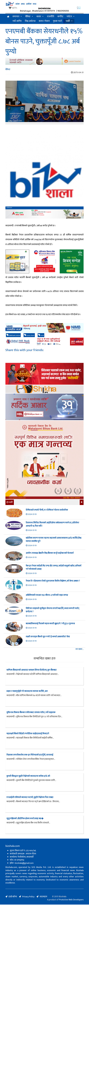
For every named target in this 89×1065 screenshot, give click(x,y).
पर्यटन (69, 16)
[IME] (44, 374)
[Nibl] (44, 328)
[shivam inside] (72, 261)
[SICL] (44, 389)
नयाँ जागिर (17, 21)
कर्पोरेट (60, 16)
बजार (38, 16)
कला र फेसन (44, 21)
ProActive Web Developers (71, 900)
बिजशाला (10, 208)
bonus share (30, 335)
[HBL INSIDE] (44, 407)
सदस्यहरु (43, 896)
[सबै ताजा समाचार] (81, 502)
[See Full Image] (44, 102)
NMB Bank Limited (14, 335)
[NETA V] (44, 10)
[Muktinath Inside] (44, 261)
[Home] (44, 4)
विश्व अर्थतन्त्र (30, 21)
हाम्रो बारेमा (13, 896)
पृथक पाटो (57, 21)
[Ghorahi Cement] (17, 261)
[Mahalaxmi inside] (44, 460)
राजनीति (50, 16)
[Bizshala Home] (8, 16)
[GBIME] (44, 341)
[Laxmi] (44, 61)
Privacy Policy (28, 896)
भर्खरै (68, 21)
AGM (42, 335)
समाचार (15, 16)
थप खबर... (79, 649)
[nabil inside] (44, 214)
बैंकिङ (27, 16)
